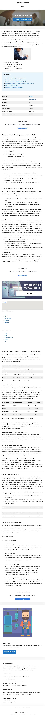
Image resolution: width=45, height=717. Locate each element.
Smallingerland (32, 99)
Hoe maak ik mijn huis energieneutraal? (14, 87)
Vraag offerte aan (22, 275)
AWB (6, 333)
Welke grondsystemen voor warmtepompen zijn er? (15, 685)
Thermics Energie (9, 337)
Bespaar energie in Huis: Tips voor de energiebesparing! (15, 676)
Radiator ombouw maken (9, 679)
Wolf (6, 335)
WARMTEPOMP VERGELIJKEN (22, 19)
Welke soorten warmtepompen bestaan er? (15, 80)
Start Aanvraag (9, 652)
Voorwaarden (23, 712)
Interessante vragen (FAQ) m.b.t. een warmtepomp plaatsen (19, 83)
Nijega (6, 316)
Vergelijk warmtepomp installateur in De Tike (15, 78)
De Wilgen (7, 322)
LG (5, 341)
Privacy (28, 712)
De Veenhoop (8, 318)
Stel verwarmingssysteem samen (22, 599)
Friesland (31, 96)
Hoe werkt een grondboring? (9, 683)
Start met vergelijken (22, 128)
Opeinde (6, 315)
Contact (16, 712)
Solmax (6, 339)
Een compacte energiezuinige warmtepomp (13, 681)
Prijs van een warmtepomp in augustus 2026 (15, 81)
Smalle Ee (7, 320)
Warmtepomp (22, 3)
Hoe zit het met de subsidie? (11, 85)
